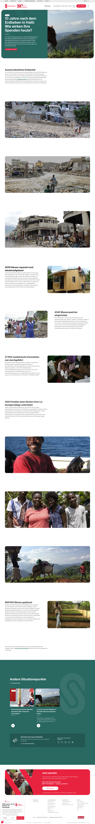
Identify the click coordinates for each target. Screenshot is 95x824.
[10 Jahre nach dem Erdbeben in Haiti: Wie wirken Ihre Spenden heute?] (47, 709)
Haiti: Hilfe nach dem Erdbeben (11, 49)
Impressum (88, 822)
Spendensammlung (22, 79)
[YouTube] (72, 742)
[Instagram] (65, 742)
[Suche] (88, 6)
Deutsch (85, 1)
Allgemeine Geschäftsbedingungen (72, 822)
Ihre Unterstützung (57, 6)
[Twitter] (62, 742)
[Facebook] (58, 742)
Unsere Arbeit (64, 6)
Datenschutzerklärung (82, 822)
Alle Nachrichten (16, 683)
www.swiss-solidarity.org (47, 822)
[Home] (16, 6)
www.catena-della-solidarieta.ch (37, 822)
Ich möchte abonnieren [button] (28, 743)
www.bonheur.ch (28, 822)
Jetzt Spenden (81, 6)
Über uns (70, 6)
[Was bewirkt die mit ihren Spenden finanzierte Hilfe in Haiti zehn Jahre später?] (22, 709)
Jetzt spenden (50, 788)
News (74, 6)
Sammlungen (48, 6)
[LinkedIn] (69, 742)
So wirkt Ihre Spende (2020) (21, 648)
